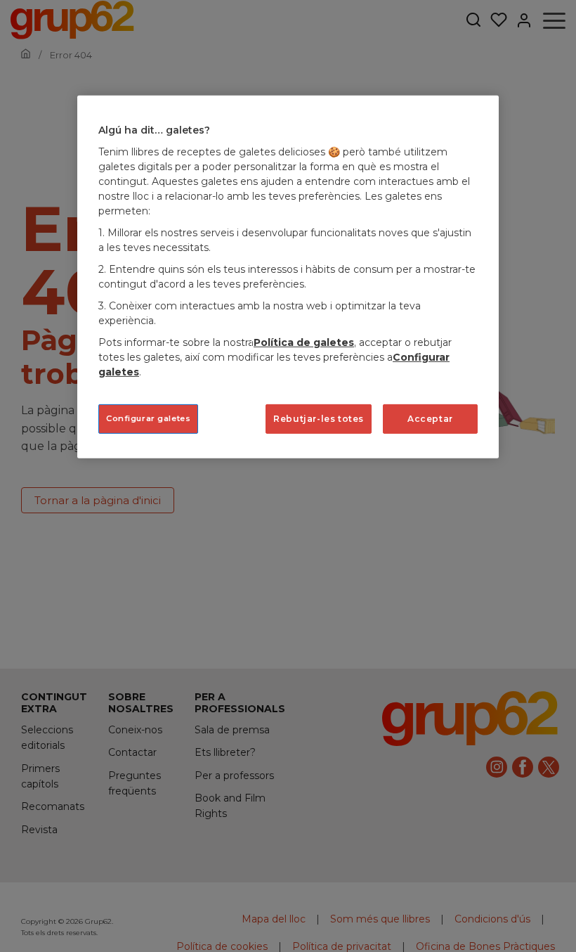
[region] (288, 277)
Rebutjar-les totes (318, 418)
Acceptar (430, 418)
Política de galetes (304, 342)
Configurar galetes (148, 418)
